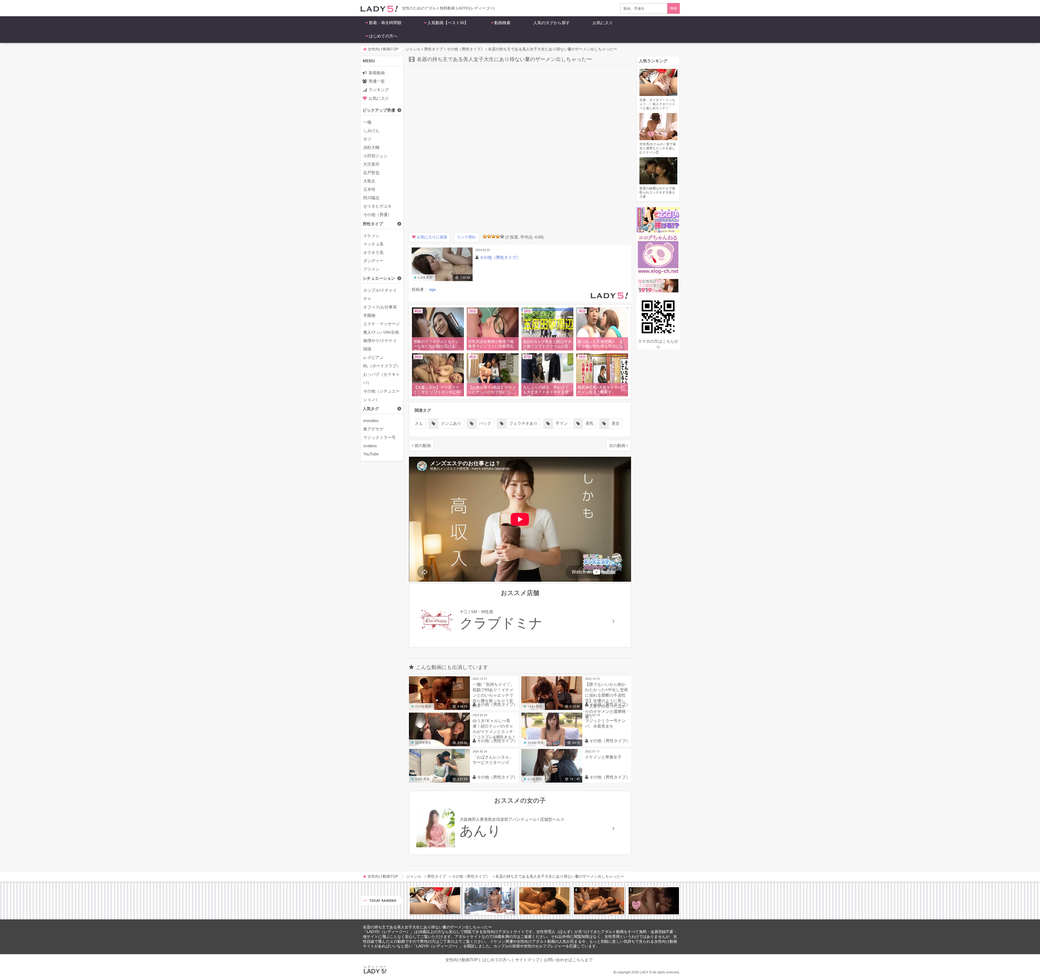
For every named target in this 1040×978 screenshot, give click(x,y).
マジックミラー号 (379, 437)
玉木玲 (369, 189)
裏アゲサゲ (373, 429)
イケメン (371, 235)
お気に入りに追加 (432, 237)
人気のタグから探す (551, 22)
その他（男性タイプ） (500, 257)
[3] (493, 236)
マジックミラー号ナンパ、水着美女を (605, 723)
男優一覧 (377, 81)
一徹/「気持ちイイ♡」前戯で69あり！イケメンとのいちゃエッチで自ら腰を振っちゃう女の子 (493, 695)
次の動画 (617, 445)
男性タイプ (373, 223)
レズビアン (373, 357)
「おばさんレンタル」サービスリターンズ (493, 760)
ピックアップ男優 (379, 110)
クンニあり (451, 423)
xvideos (370, 445)
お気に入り (603, 22)
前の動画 (423, 445)
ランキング (379, 89)
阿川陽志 (371, 197)
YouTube (371, 454)
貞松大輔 (371, 147)
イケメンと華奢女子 (603, 757)
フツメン (371, 269)
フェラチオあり (523, 423)
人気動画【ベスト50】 (447, 22)
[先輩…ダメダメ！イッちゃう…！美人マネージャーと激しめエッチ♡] (435, 900)
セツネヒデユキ (377, 206)
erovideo (370, 420)
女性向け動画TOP (461, 959)
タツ (367, 139)
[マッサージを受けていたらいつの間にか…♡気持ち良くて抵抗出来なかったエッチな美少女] (599, 900)
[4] (498, 236)
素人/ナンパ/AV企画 (381, 332)
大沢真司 (371, 164)
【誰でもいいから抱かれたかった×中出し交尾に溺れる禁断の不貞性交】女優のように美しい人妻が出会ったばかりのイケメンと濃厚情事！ (606, 697)
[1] (485, 236)
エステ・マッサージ (381, 323)
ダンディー (373, 260)
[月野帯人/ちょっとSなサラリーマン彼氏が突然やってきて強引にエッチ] (544, 900)
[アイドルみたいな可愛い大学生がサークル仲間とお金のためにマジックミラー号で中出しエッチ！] (489, 900)
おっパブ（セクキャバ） (381, 378)
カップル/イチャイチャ (380, 294)
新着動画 (377, 72)
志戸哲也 (371, 172)
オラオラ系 (373, 252)
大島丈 (369, 181)
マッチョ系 (373, 244)
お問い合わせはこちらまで (568, 959)
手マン (561, 423)
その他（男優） (377, 214)
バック (485, 423)
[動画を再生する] (442, 280)
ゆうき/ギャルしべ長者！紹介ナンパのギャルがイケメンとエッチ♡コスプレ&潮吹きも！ (494, 728)
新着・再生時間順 (385, 22)
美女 (616, 423)
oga (432, 289)
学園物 (369, 315)
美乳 (590, 423)
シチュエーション (379, 278)
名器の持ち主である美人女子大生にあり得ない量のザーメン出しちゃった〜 (427, 927)
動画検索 (502, 22)
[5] (502, 236)
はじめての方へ (383, 36)
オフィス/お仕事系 (380, 307)
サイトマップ (527, 959)
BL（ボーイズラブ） (382, 365)
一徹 (367, 122)
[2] (489, 236)
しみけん (371, 130)
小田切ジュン (375, 155)
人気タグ (371, 408)
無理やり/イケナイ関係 (380, 344)
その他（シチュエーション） (381, 395)
